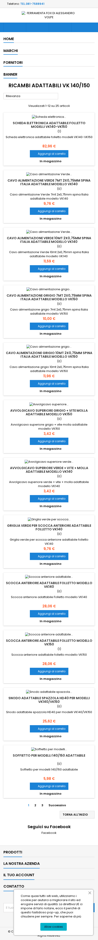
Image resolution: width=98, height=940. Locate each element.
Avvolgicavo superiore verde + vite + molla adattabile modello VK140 (49, 470)
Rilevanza (31, 96)
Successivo (59, 805)
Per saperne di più (67, 916)
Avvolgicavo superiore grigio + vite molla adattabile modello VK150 (49, 412)
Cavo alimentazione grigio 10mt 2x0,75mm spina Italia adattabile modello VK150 (49, 355)
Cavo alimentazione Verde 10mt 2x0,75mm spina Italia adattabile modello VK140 (49, 240)
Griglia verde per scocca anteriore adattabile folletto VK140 (49, 527)
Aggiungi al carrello (49, 154)
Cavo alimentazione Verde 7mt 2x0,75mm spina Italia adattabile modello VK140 (49, 182)
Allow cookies (53, 927)
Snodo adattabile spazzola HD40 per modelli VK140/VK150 (49, 700)
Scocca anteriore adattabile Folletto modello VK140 (49, 585)
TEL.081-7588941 (32, 4)
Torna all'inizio (77, 815)
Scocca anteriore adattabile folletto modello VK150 (49, 642)
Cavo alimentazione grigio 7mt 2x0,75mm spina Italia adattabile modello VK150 (49, 297)
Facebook (49, 833)
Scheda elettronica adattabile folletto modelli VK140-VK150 (49, 125)
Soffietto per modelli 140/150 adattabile (49, 755)
